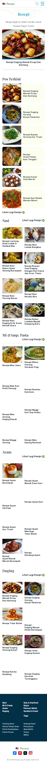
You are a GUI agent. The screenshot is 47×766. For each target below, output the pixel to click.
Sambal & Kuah (31, 711)
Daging (5, 711)
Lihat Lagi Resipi (12, 212)
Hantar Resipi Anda (10, 726)
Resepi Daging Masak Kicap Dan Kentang (23, 63)
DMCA (26, 735)
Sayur (26, 705)
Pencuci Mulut (30, 708)
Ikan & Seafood (31, 703)
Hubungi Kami (30, 724)
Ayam (5, 708)
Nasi (4, 703)
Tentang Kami (8, 724)
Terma (26, 732)
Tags (26, 716)
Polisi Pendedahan (10, 729)
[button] (43, 42)
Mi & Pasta (7, 705)
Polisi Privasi (8, 732)
